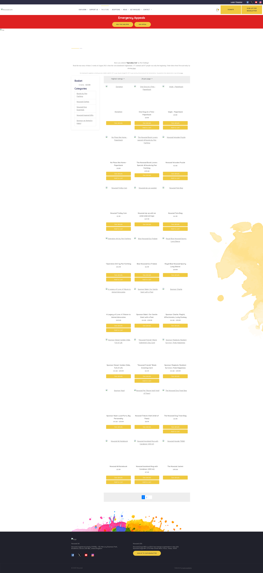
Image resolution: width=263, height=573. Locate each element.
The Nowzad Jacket (175, 466)
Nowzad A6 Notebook (118, 466)
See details (118, 123)
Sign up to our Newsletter (147, 553)
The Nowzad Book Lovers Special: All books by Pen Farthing (147, 165)
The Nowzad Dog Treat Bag (175, 416)
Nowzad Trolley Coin (118, 213)
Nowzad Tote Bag (175, 213)
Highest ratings (117, 79)
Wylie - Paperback (175, 112)
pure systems (187, 568)
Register (239, 2)
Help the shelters (122, 24)
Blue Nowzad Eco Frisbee (147, 264)
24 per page (146, 79)
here (134, 68)
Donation (118, 112)
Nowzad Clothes (83, 102)
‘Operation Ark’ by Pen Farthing (118, 264)
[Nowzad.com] (6, 10)
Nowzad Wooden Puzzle (175, 162)
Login (233, 2)
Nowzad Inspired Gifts (85, 115)
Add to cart (146, 128)
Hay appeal (142, 24)
